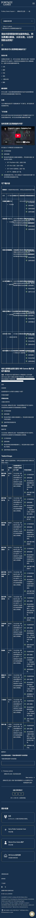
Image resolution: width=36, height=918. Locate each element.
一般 (29, 11)
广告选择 (3, 883)
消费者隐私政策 (4, 874)
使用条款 (3, 878)
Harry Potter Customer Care (17, 829)
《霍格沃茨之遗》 (21, 11)
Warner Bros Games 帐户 (16, 842)
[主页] (7, 3)
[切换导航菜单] (33, 3)
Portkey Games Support (8, 11)
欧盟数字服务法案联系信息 (7, 890)
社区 (9, 816)
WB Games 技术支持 (14, 855)
